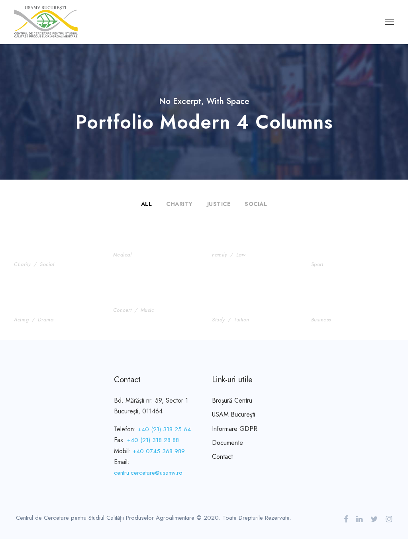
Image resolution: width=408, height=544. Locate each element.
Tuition (241, 319)
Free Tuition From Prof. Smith (253, 305)
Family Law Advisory (247, 245)
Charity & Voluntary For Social (55, 250)
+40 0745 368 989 (159, 451)
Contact (222, 456)
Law (241, 254)
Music (147, 310)
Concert (122, 310)
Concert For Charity (147, 301)
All (146, 204)
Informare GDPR (234, 428)
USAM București (233, 414)
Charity (179, 204)
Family (219, 254)
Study (218, 319)
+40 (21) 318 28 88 (153, 440)
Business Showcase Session (344, 305)
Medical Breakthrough (151, 245)
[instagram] (389, 519)
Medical (122, 254)
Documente (227, 442)
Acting (21, 319)
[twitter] (374, 519)
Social (256, 204)
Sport (317, 264)
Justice (219, 204)
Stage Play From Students (42, 305)
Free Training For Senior (341, 250)
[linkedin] (359, 519)
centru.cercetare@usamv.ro (148, 472)
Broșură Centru (232, 400)
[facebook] (346, 519)
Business (321, 319)
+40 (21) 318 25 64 (164, 429)
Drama (46, 319)
